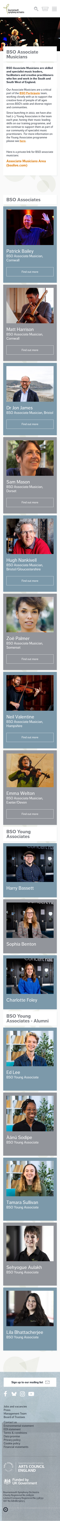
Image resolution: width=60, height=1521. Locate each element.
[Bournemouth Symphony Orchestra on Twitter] (13, 1394)
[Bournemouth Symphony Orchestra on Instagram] (22, 1394)
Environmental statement (19, 1425)
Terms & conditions (15, 1432)
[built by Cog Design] (5, 1509)
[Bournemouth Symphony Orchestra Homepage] (13, 9)
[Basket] (45, 9)
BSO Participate (30, 93)
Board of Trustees (14, 1417)
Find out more (30, 271)
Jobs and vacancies (15, 1406)
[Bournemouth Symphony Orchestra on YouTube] (31, 1394)
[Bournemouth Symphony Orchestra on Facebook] (6, 1394)
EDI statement (12, 1429)
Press (7, 1410)
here (23, 141)
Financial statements (16, 1447)
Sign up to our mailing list (27, 1382)
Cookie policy (12, 1443)
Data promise (12, 1436)
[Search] (36, 9)
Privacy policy (12, 1439)
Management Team (15, 1413)
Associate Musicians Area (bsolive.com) (26, 163)
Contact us (10, 1422)
